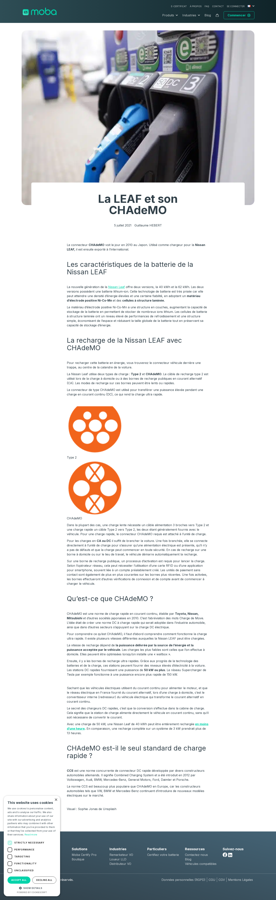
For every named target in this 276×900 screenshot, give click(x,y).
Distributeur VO (120, 864)
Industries (189, 15)
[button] (32, 888)
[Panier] (217, 15)
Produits (168, 15)
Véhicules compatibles (200, 864)
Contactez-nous (196, 855)
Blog (207, 15)
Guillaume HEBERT (148, 225)
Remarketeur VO (121, 855)
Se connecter (236, 6)
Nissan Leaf (116, 287)
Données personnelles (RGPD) (183, 880)
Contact (218, 6)
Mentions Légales (240, 880)
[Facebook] (225, 854)
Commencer (237, 15)
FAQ (207, 6)
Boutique (78, 859)
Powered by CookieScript (32, 892)
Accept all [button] (18, 880)
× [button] (55, 799)
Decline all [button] (44, 880)
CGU (212, 880)
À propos (196, 6)
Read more (31, 834)
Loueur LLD (117, 859)
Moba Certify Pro (84, 855)
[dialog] (32, 846)
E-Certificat (179, 6)
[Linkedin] (230, 855)
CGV (222, 880)
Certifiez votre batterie (163, 855)
